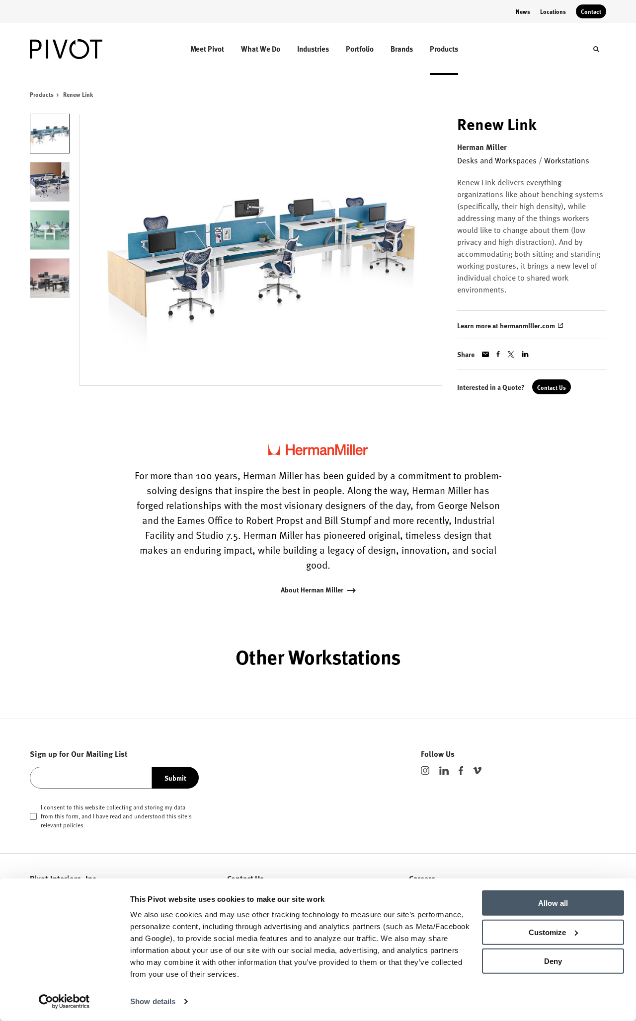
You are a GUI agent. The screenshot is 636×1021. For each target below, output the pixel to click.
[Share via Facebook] (498, 354)
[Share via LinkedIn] (525, 354)
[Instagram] (425, 770)
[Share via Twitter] (510, 354)
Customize (547, 932)
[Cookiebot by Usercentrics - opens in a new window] (64, 1001)
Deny (553, 961)
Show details (152, 1001)
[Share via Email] (485, 354)
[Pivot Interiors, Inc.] (73, 49)
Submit (175, 778)
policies (73, 824)
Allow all (553, 903)
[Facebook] (461, 770)
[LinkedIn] (444, 770)
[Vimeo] (477, 770)
